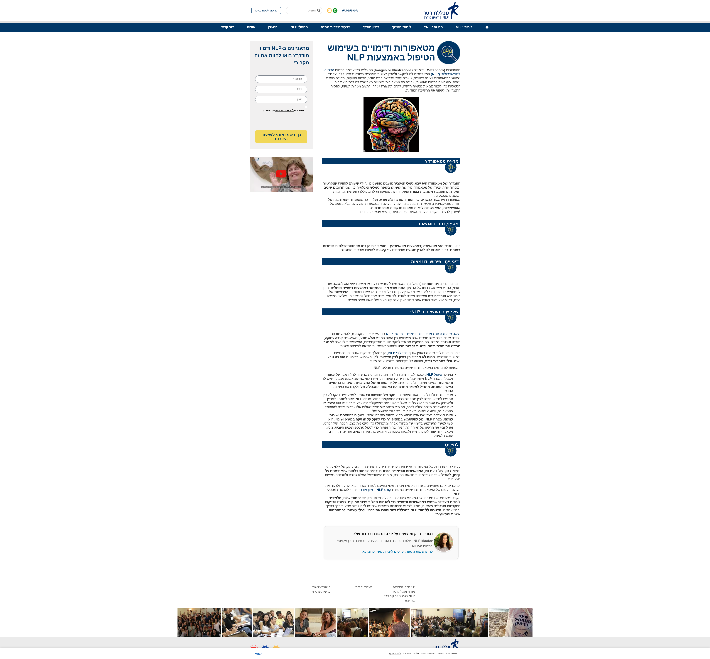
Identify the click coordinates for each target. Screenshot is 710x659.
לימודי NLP (464, 27)
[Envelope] (329, 10)
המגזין (273, 27)
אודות (251, 27)
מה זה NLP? (433, 27)
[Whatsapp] (335, 10)
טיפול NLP (434, 374)
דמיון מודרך (371, 27)
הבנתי (258, 653)
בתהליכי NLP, (397, 353)
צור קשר (227, 27)
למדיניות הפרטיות (284, 110)
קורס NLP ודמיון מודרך (375, 490)
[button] (281, 174)
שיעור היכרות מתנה (335, 27)
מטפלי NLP (299, 27)
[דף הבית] (487, 27)
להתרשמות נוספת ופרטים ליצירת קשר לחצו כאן (397, 551)
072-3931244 (350, 10)
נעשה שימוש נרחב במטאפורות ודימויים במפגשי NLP (423, 334)
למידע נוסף (395, 653)
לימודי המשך (401, 27)
